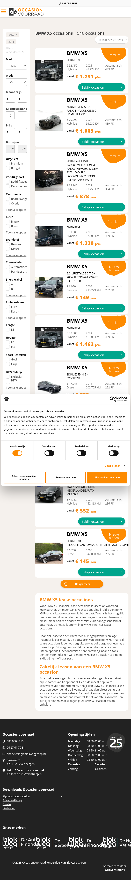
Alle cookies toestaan (107, 477)
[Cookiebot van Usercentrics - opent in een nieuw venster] (112, 399)
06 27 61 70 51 (16, 747)
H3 (13, 347)
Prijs (9, 125)
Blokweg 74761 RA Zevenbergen (21, 762)
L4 (12, 329)
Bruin (14, 226)
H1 (13, 342)
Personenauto (20, 186)
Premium (17, 163)
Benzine (16, 244)
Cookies (7, 804)
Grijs (14, 364)
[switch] (49, 453)
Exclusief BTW (16, 378)
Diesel (15, 249)
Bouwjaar (12, 142)
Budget (15, 168)
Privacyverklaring (12, 800)
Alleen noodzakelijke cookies (24, 477)
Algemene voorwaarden (16, 796)
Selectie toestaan (65, 477)
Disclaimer (9, 808)
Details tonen (112, 465)
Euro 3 (15, 307)
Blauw (15, 221)
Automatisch (19, 267)
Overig (15, 203)
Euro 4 (15, 311)
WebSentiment (115, 870)
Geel (14, 359)
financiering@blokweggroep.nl (26, 754)
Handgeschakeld (21, 271)
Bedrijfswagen (20, 181)
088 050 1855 (69, 3)
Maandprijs (13, 92)
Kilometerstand (16, 109)
